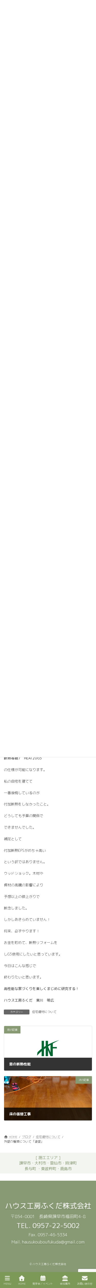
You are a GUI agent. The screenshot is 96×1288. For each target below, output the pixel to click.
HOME (22, 1283)
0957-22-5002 (56, 1225)
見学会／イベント (43, 1283)
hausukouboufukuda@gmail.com (53, 1242)
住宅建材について (44, 1012)
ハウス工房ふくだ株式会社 (48, 1206)
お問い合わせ (84, 1283)
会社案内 (65, 1283)
